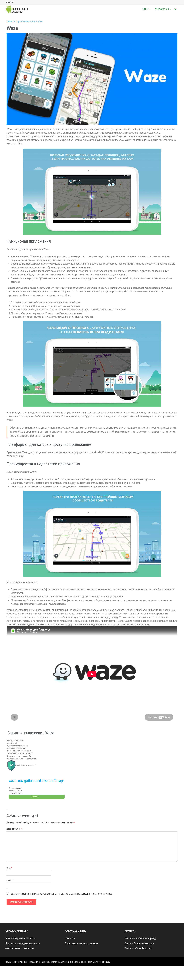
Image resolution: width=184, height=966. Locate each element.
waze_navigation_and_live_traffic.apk (37, 780)
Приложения (162, 9)
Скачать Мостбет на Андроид (140, 938)
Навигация (37, 21)
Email (10, 880)
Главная (11, 21)
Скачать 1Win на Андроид (137, 948)
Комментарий (14, 829)
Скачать (35, 797)
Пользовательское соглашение (81, 943)
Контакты (70, 938)
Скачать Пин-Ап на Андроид (139, 943)
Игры (145, 9)
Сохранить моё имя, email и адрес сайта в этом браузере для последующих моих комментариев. (62, 894)
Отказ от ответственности (19, 948)
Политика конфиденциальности (22, 943)
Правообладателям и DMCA (20, 938)
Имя (9, 868)
